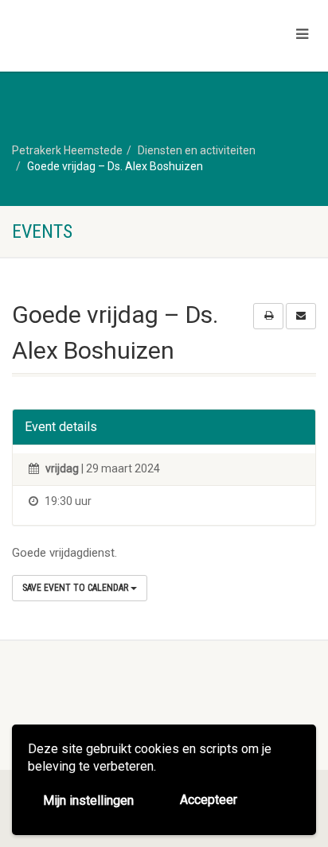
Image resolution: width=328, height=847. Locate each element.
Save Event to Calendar (76, 587)
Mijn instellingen (88, 800)
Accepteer (208, 799)
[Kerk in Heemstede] (109, 37)
